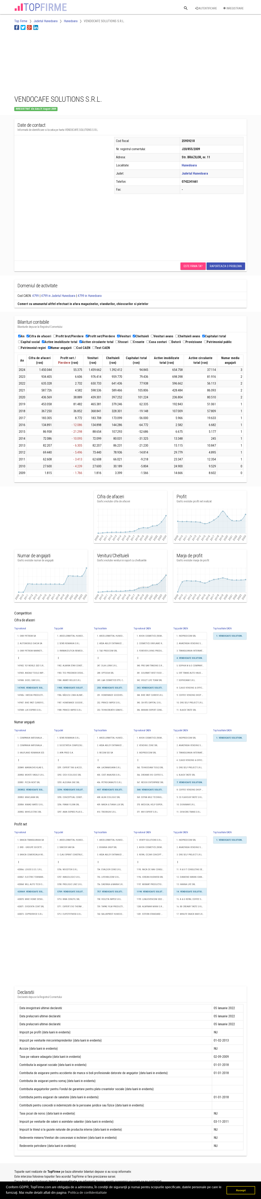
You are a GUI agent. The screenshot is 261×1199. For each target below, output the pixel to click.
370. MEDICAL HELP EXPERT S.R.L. (152, 804)
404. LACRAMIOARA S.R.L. (109, 767)
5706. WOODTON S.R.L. (67, 869)
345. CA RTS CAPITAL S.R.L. (149, 702)
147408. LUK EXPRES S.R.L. (30, 710)
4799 (35, 296)
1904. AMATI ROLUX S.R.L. (69, 680)
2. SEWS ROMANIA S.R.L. (68, 643)
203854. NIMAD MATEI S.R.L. (31, 804)
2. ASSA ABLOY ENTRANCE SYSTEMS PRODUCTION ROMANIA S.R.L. (112, 643)
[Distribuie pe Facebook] (16, 27)
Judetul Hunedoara (195, 173)
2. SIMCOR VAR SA (65, 847)
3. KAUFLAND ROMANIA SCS (31, 752)
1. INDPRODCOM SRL (186, 636)
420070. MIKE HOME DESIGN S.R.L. (33, 899)
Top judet (58, 628)
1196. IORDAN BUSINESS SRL (150, 877)
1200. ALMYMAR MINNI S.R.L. (150, 906)
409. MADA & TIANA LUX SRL (110, 804)
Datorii (176, 342)
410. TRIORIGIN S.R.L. (107, 812)
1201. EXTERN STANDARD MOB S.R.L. (152, 914)
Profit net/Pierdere (101, 336)
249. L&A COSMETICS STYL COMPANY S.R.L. (112, 680)
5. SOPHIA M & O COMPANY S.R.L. (192, 665)
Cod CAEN (83, 348)
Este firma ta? (193, 266)
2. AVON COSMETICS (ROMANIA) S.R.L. (152, 847)
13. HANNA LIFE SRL (186, 884)
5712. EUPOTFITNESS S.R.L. (69, 914)
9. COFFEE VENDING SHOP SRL (191, 695)
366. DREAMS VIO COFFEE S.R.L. (152, 775)
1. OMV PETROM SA (27, 636)
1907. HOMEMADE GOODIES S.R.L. (72, 702)
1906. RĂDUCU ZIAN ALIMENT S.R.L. (72, 695)
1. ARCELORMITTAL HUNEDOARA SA (72, 636)
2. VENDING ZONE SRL (147, 745)
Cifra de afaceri (40, 336)
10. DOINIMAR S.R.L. (186, 804)
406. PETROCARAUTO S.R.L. (109, 782)
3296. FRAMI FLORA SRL (68, 804)
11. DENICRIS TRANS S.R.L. (189, 812)
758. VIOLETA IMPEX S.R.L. (109, 899)
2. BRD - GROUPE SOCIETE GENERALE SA (33, 847)
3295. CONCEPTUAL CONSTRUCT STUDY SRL (72, 797)
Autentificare (207, 8)
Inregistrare (235, 8)
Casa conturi (158, 342)
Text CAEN (102, 348)
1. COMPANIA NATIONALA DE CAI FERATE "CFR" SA (33, 738)
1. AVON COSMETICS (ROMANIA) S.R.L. (152, 636)
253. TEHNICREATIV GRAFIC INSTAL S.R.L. (112, 710)
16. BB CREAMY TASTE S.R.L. (190, 906)
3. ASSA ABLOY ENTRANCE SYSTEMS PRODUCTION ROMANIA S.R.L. (112, 854)
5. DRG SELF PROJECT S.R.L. (189, 767)
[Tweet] (23, 27)
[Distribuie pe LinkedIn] (35, 27)
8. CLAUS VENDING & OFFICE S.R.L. (192, 687)
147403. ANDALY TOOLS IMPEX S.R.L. (33, 673)
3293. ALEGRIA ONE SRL (68, 782)
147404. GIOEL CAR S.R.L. (29, 680)
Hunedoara (189, 165)
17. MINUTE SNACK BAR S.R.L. (191, 914)
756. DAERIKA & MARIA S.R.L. (111, 884)
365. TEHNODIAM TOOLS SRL (150, 767)
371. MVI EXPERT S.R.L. (147, 812)
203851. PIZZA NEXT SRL (29, 782)
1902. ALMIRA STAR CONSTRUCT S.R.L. (72, 665)
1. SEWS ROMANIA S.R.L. (68, 738)
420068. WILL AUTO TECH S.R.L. (32, 884)
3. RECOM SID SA (105, 752)
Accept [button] (241, 1190)
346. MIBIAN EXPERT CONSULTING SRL (152, 710)
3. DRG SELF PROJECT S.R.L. (189, 854)
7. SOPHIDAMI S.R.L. (186, 680)
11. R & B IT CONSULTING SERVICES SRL (192, 869)
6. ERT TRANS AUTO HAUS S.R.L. (192, 673)
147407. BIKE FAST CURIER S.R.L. (32, 702)
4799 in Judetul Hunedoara (58, 296)
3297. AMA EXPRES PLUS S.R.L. (71, 812)
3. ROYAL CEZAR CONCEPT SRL (151, 854)
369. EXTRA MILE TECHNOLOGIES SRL (152, 797)
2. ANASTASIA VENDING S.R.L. (191, 643)
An (22, 336)
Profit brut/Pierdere (70, 336)
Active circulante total (97, 342)
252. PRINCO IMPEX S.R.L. (109, 702)
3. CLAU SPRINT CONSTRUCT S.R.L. (72, 854)
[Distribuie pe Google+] (29, 27)
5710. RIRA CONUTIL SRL (68, 899)
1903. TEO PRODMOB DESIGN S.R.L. (72, 673)
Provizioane (194, 342)
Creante (138, 342)
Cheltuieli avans (189, 336)
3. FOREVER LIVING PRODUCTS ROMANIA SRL (152, 650)
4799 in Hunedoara (90, 296)
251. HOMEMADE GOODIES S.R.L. (112, 695)
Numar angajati (61, 348)
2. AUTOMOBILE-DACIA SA (30, 643)
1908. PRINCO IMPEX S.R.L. (69, 710)
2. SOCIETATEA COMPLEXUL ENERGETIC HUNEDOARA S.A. (72, 745)
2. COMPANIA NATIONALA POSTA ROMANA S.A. (33, 745)
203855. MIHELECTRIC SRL (29, 812)
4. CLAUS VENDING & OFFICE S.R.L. (192, 760)
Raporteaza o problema (226, 266)
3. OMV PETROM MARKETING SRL (33, 650)
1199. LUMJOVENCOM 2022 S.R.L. (152, 899)
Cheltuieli (142, 336)
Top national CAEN (142, 628)
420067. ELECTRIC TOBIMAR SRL (32, 877)
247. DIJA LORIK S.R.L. (107, 665)
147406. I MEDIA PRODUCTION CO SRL (33, 695)
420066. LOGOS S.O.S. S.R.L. (30, 869)
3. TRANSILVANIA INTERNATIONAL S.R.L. (192, 650)
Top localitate (100, 628)
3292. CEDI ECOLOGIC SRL (69, 775)
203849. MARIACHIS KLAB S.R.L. (32, 767)
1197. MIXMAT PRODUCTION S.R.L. (152, 884)
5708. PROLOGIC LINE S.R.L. (70, 884)
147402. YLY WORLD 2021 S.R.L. (31, 665)
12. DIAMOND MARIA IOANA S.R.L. (192, 877)
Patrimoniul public (219, 342)
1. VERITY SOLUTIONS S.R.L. (149, 840)
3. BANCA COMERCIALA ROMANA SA (33, 854)
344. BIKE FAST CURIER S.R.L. (150, 695)
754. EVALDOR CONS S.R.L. (109, 869)
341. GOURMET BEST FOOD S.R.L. (152, 673)
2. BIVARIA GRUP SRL (107, 847)
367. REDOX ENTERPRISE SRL (150, 782)
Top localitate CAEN (222, 628)
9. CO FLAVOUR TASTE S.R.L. (190, 797)
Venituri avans (163, 336)
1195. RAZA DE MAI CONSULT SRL (152, 869)
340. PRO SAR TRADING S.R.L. (150, 665)
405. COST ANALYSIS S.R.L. (109, 775)
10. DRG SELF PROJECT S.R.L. (190, 702)
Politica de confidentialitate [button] (87, 1192)
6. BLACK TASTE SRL (186, 775)
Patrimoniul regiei (33, 348)
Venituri (125, 336)
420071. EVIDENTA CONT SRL (31, 906)
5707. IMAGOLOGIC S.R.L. (69, 877)
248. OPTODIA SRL (105, 673)
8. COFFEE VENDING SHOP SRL (191, 789)
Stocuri (123, 342)
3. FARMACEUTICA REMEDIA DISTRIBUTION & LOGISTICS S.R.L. (72, 650)
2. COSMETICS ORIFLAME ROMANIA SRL (152, 643)
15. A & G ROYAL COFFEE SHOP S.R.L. (192, 899)
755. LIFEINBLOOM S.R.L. (108, 877)
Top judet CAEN (180, 628)
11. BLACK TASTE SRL (186, 710)
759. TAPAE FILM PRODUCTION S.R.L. (112, 906)
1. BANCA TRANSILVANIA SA (31, 840)
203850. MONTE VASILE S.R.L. (31, 775)
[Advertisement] (88, 61)
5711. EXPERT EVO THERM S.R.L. (72, 906)
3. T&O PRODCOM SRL (107, 650)
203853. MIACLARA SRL (28, 797)
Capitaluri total (215, 336)
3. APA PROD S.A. (65, 752)
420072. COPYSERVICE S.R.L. (30, 914)
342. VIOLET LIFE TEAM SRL (149, 680)
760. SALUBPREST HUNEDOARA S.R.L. (112, 914)
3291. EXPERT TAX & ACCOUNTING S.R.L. (72, 767)
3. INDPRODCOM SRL (146, 752)
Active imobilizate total (60, 342)
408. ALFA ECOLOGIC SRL (108, 797)
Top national (20, 628)
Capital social (30, 342)
